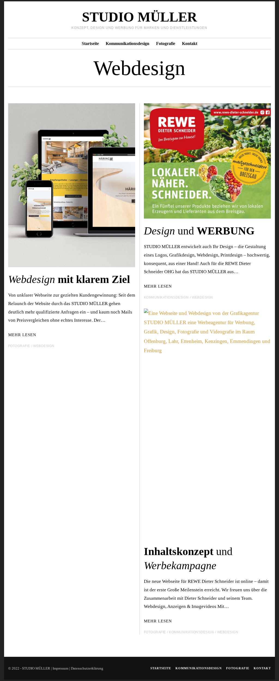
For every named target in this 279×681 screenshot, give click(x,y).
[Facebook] (246, 19)
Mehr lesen (22, 334)
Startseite (90, 43)
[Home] (268, 19)
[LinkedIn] (253, 19)
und (199, 231)
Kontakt (189, 43)
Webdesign (43, 346)
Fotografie (165, 43)
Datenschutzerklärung (87, 668)
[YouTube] (260, 19)
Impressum (60, 668)
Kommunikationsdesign (127, 43)
